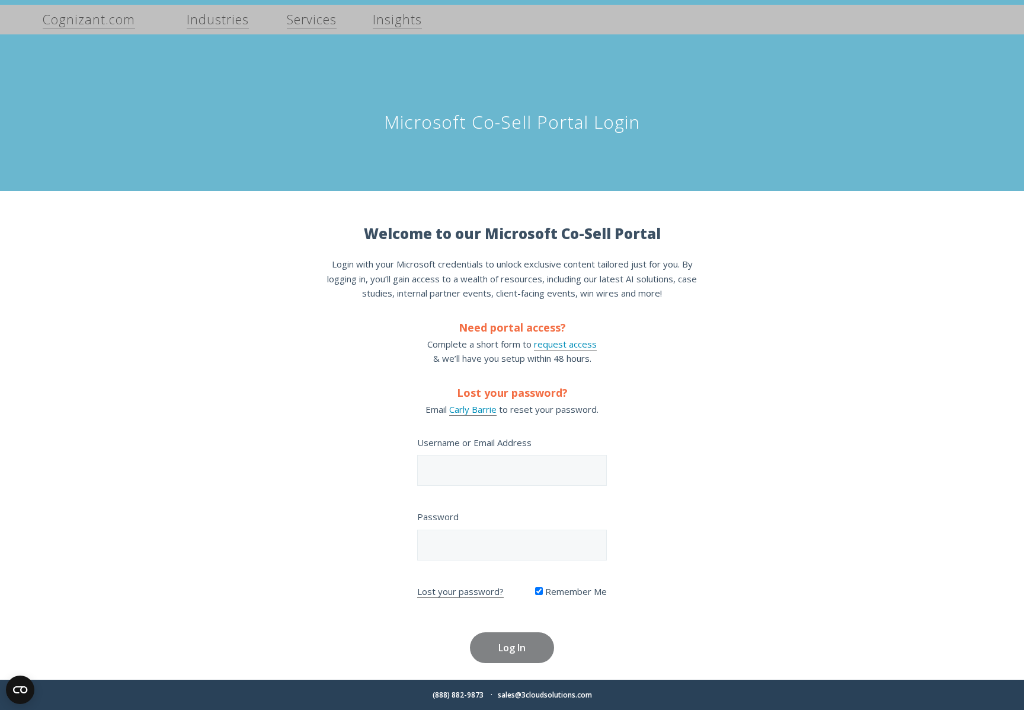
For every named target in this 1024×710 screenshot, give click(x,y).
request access (565, 344)
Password (438, 517)
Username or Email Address (474, 442)
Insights (397, 19)
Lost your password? (460, 591)
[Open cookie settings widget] (20, 690)
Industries (218, 19)
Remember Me (575, 591)
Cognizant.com (89, 19)
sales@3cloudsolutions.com (545, 695)
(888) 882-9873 (458, 695)
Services (312, 19)
